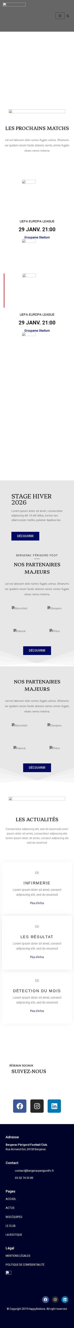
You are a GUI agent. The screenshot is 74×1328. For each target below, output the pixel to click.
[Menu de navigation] (60, 16)
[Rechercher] (67, 15)
